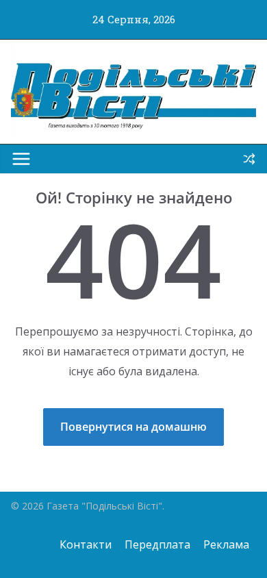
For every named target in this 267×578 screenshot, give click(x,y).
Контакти (86, 544)
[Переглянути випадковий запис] (249, 159)
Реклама (226, 544)
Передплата (157, 544)
